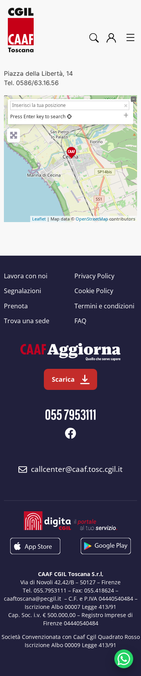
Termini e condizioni (104, 306)
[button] (130, 38)
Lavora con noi (25, 276)
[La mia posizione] (69, 116)
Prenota (16, 306)
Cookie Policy (93, 290)
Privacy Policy (94, 276)
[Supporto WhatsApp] (123, 658)
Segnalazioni (22, 290)
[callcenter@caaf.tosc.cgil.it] (22, 469)
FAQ (80, 321)
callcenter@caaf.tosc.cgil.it (77, 469)
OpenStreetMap (92, 219)
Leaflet (39, 219)
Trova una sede (26, 321)
